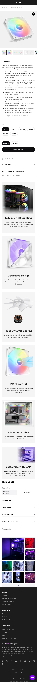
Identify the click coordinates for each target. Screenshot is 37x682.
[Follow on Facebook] (2, 661)
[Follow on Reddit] (25, 661)
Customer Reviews (8, 620)
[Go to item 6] (31, 52)
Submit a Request (8, 601)
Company (5, 614)
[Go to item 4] (20, 52)
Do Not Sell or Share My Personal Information (19, 681)
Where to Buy (6, 604)
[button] (13, 549)
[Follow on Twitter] (7, 661)
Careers (4, 617)
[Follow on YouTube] (16, 661)
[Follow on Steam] (2, 664)
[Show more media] (18, 585)
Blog (3, 635)
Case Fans (5, 7)
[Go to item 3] (15, 52)
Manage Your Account (9, 598)
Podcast (4, 632)
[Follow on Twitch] (34, 661)
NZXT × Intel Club (8, 629)
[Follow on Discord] (29, 661)
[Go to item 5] (26, 52)
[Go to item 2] (9, 52)
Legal (11, 678)
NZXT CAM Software (9, 638)
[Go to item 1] (4, 52)
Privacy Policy (16, 678)
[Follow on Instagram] (11, 661)
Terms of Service (23, 678)
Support (4, 595)
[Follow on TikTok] (20, 661)
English (21, 669)
